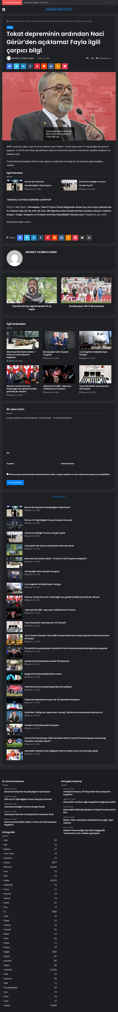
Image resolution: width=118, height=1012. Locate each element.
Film (6, 876)
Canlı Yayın (9, 853)
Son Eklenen (59, 496)
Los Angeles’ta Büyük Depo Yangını (93, 353)
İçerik (6, 903)
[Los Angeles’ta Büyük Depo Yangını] (95, 340)
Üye (6, 992)
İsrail (6, 916)
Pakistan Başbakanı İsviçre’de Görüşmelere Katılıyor (52, 699)
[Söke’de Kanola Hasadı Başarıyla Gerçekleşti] (14, 690)
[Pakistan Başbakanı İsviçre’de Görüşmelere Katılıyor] (14, 703)
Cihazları (8, 858)
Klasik (6, 920)
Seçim (7, 956)
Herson (7, 898)
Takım (6, 965)
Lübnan (7, 925)
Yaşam (7, 1005)
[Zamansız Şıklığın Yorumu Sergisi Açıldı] (69, 185)
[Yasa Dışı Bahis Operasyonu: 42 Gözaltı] (95, 374)
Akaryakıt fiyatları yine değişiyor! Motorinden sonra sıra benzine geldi (61, 750)
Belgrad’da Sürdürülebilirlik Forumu (43, 674)
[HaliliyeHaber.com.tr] (59, 9)
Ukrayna (8, 978)
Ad (9, 453)
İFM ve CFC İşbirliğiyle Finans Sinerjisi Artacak (48, 520)
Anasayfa (12, 21)
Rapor (6, 934)
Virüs (6, 996)
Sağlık (6, 952)
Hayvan (7, 894)
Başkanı (7, 849)
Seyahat (8, 961)
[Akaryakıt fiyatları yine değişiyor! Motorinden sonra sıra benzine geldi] (14, 754)
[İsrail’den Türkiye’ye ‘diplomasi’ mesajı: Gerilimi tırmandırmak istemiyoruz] (14, 716)
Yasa (6, 1001)
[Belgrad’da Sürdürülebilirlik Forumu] (14, 678)
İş (4, 911)
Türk (6, 974)
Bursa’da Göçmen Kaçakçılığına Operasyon (48, 507)
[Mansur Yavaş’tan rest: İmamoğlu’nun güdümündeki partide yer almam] (23, 374)
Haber (21, 21)
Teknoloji (8, 970)
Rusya (7, 947)
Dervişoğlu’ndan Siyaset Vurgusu (56, 353)
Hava (6, 889)
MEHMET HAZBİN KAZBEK (23, 58)
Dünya (7, 862)
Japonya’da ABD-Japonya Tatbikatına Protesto (57, 387)
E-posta (11, 463)
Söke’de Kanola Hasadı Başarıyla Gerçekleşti (48, 686)
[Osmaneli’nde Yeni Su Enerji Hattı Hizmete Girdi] (14, 549)
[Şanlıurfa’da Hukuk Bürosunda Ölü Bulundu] (14, 665)
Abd (5, 840)
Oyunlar (7, 929)
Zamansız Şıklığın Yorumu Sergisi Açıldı (41, 2)
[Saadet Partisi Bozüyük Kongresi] (14, 729)
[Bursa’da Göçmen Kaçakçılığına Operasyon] (15, 185)
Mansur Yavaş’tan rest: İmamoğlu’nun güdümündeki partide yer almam (22, 389)
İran (5, 907)
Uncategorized (10, 987)
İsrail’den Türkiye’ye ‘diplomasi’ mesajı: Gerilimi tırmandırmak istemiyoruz (63, 712)
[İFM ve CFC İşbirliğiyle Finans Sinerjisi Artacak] (14, 524)
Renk (6, 938)
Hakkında (8, 885)
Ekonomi (8, 867)
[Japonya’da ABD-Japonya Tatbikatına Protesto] (59, 374)
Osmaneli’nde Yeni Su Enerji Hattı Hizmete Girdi (49, 545)
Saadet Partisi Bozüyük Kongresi (42, 725)
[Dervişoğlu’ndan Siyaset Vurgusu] (59, 340)
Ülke (6, 983)
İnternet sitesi (67, 463)
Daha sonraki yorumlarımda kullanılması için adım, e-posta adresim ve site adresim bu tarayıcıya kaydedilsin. (59, 474)
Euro (6, 871)
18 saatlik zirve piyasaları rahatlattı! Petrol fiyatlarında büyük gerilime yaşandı (66, 648)
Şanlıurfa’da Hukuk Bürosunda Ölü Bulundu (47, 661)
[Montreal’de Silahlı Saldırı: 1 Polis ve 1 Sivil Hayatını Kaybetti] (23, 340)
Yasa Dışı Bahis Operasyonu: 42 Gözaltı (94, 387)
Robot (6, 943)
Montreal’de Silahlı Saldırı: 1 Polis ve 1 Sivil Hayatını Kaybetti (21, 354)
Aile (5, 844)
